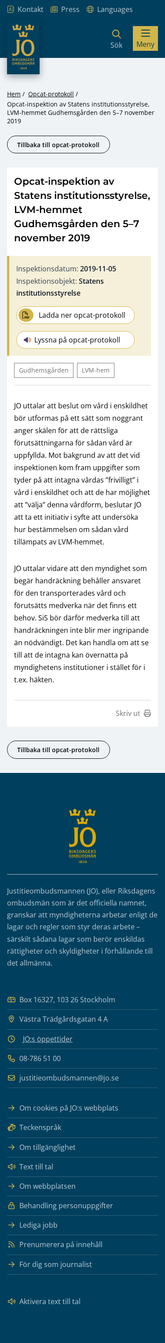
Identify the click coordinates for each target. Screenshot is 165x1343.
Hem (14, 94)
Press (70, 9)
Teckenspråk (40, 1127)
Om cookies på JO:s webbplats (68, 1108)
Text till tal (36, 1167)
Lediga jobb (38, 1225)
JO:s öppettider (48, 1039)
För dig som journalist (55, 1264)
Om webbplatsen (47, 1186)
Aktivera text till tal (50, 1301)
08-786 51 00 (40, 1058)
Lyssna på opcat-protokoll (77, 340)
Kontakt (31, 9)
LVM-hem (96, 370)
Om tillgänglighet (47, 1147)
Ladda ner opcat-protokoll (82, 315)
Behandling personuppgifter (66, 1205)
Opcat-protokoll (51, 94)
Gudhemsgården (44, 370)
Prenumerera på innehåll (61, 1244)
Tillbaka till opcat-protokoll (58, 145)
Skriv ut (128, 713)
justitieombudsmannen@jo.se (69, 1078)
